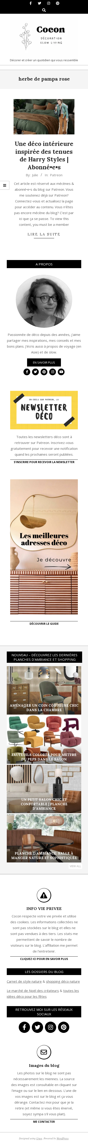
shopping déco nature (63, 981)
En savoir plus (44, 362)
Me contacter (44, 1122)
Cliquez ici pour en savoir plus (44, 959)
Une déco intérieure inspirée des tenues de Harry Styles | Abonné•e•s (44, 155)
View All (75, 866)
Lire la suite (44, 234)
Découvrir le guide (44, 624)
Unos (39, 1138)
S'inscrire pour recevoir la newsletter (44, 462)
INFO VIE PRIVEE (44, 908)
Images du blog (44, 1065)
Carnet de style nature (24, 981)
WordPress (63, 1138)
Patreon (56, 175)
